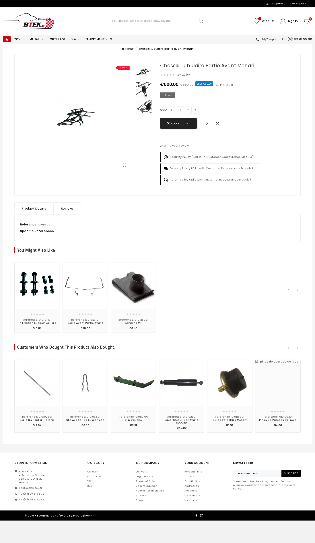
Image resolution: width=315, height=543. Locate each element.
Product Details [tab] (34, 208)
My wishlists (192, 495)
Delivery (141, 471)
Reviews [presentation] (67, 208)
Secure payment (147, 486)
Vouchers (190, 490)
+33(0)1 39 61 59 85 (31, 499)
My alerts (190, 500)
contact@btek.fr (30, 488)
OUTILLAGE (94, 476)
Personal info (193, 471)
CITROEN (92, 471)
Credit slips (192, 481)
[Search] (201, 21)
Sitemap (142, 495)
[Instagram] (201, 515)
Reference (28, 224)
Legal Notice (144, 476)
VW (89, 481)
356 (89, 486)
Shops (140, 500)
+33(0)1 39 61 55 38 (31, 493)
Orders (189, 476)
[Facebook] (196, 515)
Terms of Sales (146, 481)
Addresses (191, 486)
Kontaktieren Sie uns (150, 490)
